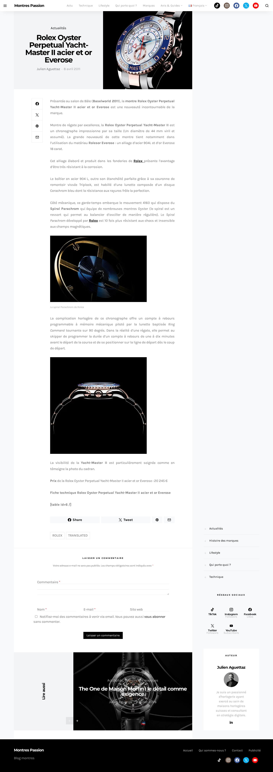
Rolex (93, 221)
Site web (136, 609)
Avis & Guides (170, 5)
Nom (42, 609)
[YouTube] (256, 6)
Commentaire (48, 582)
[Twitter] (246, 6)
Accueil (188, 750)
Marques (149, 5)
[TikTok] (217, 6)
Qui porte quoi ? (126, 5)
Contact (237, 750)
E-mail (90, 609)
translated (78, 535)
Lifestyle (104, 5)
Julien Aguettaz (48, 69)
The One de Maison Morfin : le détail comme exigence (133, 691)
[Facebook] (236, 6)
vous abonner (154, 617)
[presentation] (69, 720)
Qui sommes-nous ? (212, 750)
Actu (70, 5)
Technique (86, 5)
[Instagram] (227, 6)
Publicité (255, 750)
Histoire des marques (141, 680)
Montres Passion (29, 5)
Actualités (58, 28)
